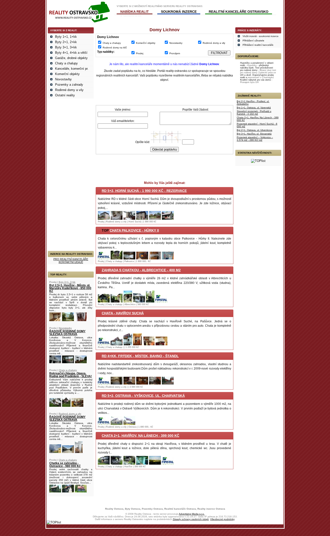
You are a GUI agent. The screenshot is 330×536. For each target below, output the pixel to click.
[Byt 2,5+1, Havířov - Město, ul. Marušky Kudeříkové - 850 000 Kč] (55, 320)
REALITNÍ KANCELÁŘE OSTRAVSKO (238, 12)
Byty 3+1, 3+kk (66, 47)
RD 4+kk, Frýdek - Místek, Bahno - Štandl (140, 356)
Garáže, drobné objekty (71, 58)
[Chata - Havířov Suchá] (104, 344)
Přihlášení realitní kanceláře (258, 45)
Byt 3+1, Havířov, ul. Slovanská (254, 133)
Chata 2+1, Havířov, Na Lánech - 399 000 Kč (140, 436)
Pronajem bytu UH (249, 82)
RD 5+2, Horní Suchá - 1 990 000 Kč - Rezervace (144, 191)
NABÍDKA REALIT (134, 12)
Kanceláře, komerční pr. (71, 68)
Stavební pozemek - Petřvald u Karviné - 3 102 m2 (254, 112)
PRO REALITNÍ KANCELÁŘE (70, 259)
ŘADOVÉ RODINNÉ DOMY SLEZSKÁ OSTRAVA (67, 333)
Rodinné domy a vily (69, 90)
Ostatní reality (65, 95)
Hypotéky (252, 65)
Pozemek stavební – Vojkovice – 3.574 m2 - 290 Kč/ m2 (255, 138)
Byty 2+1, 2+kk (66, 42)
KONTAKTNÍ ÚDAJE (71, 262)
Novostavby (63, 79)
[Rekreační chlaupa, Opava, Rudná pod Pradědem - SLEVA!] (55, 406)
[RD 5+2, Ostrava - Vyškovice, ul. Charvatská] (104, 424)
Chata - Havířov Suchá (123, 313)
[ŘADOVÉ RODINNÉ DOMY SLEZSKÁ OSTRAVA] (55, 362)
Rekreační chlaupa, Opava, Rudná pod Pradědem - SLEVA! (70, 375)
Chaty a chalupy (66, 63)
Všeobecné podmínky (222, 519)
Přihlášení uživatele (253, 40)
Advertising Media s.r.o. (192, 514)
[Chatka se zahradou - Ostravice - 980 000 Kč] (55, 491)
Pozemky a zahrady (69, 84)
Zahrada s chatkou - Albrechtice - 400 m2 (141, 270)
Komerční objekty (67, 74)
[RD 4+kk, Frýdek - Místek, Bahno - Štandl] (104, 384)
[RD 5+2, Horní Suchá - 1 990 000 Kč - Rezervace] (104, 218)
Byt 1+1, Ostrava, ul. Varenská (254, 107)
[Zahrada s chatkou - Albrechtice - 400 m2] (104, 301)
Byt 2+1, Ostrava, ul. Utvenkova (254, 130)
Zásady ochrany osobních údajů (191, 519)
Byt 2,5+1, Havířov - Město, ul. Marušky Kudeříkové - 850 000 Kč (70, 288)
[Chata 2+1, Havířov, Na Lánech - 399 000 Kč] (104, 463)
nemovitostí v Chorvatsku (261, 77)
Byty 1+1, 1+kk (66, 36)
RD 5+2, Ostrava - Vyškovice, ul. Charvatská (143, 396)
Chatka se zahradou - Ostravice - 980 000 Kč (65, 465)
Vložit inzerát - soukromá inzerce (261, 36)
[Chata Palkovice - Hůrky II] (104, 258)
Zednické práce (266, 72)
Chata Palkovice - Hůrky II (134, 230)
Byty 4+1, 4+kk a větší (71, 52)
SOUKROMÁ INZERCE (179, 12)
